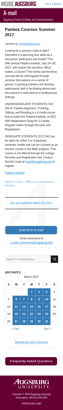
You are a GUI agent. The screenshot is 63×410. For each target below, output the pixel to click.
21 (24, 314)
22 (31, 314)
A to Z (48, 3)
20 (16, 314)
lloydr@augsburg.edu (29, 43)
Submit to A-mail (31, 230)
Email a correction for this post (29, 183)
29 (31, 321)
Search (57, 3)
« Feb (15, 328)
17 (46, 306)
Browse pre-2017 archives (31, 342)
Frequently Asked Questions (31, 361)
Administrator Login (31, 403)
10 (46, 299)
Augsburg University (40, 394)
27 (16, 321)
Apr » (47, 328)
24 (46, 314)
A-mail (10, 12)
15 (31, 306)
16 (39, 306)
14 (24, 306)
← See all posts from (29, 203)
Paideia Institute (15, 172)
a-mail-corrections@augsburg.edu (31, 242)
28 (24, 321)
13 (16, 306)
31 (46, 321)
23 (39, 314)
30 (39, 321)
